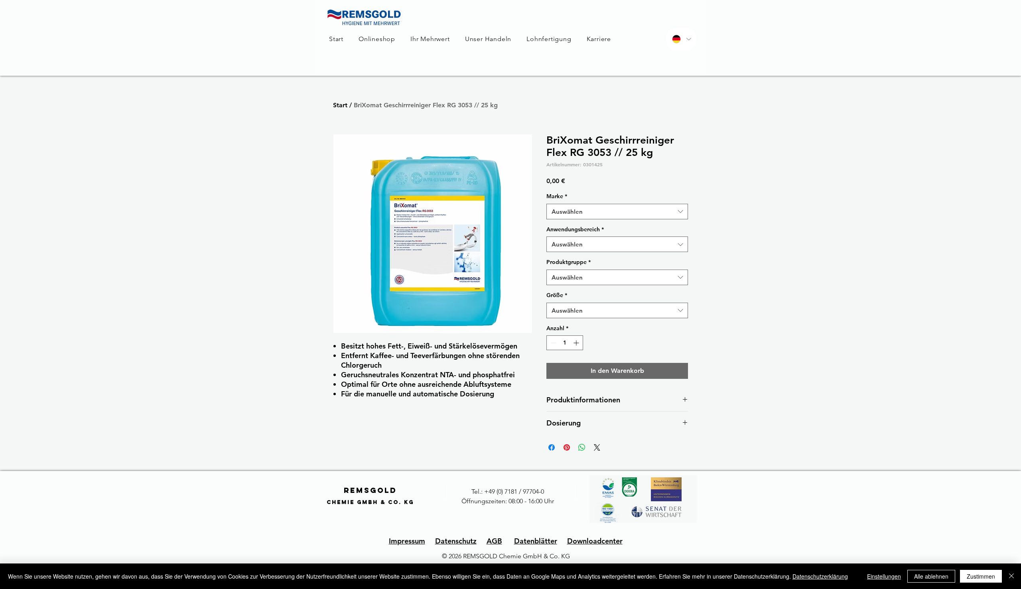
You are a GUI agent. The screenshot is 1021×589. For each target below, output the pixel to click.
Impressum (407, 541)
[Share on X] (597, 447)
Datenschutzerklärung (820, 576)
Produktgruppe (568, 262)
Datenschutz (456, 541)
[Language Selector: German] (681, 39)
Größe (556, 295)
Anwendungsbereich (575, 229)
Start (340, 105)
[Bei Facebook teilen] (551, 447)
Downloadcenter (595, 541)
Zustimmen (981, 576)
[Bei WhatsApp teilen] (582, 447)
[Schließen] (1011, 576)
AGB (494, 541)
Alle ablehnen (931, 576)
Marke (556, 196)
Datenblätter (535, 541)
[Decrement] (553, 343)
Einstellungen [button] (884, 576)
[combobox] (617, 211)
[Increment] (577, 343)
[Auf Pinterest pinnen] (567, 447)
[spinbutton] (565, 343)
